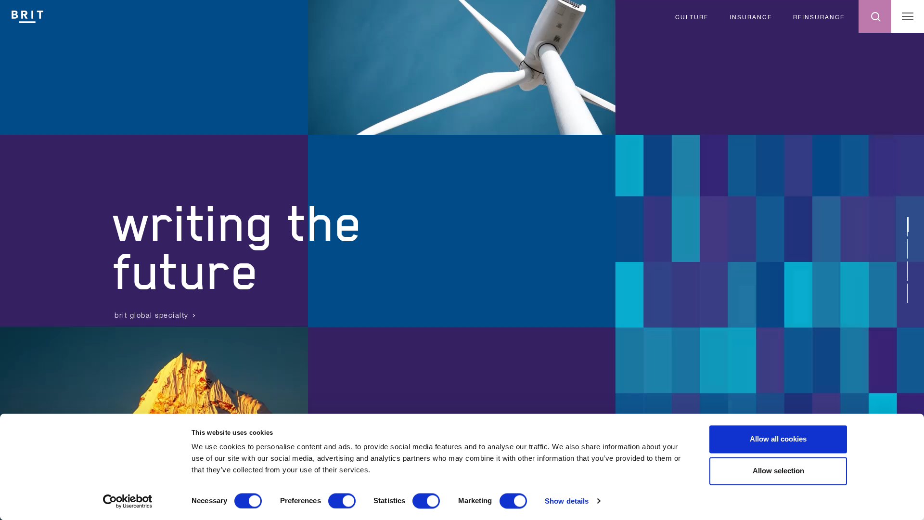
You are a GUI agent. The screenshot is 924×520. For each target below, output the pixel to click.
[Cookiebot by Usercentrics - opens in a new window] (128, 501)
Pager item (908, 223)
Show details (567, 501)
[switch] (342, 500)
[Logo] (27, 15)
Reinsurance (819, 17)
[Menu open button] (907, 16)
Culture (691, 17)
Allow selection (778, 471)
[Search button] (875, 16)
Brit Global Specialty (152, 315)
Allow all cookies (778, 439)
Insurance (751, 17)
